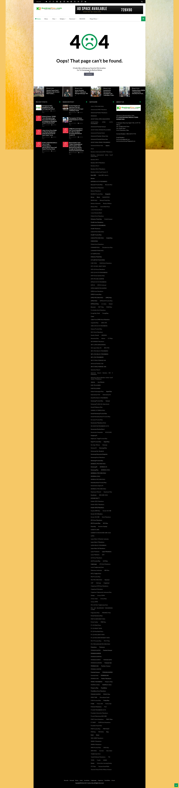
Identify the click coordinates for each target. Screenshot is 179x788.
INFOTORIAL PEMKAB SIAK (98, 360)
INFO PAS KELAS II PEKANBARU (99, 351)
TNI (109, 757)
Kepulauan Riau (108, 492)
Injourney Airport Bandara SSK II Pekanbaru (102, 373)
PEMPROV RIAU (95, 685)
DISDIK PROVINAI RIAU (97, 231)
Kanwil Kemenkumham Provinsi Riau (100, 416)
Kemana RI (94, 448)
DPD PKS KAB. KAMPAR (97, 279)
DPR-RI (93, 285)
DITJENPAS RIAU (95, 253)
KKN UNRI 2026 (103, 495)
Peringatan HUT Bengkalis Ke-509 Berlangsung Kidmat (48, 107)
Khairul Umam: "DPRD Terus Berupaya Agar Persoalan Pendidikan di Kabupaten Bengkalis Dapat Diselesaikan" (49, 120)
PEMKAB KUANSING (96, 663)
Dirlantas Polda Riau (96, 219)
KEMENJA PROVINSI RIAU (98, 479)
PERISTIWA (94, 697)
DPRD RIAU (94, 301)
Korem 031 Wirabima (97, 514)
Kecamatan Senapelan (97, 432)
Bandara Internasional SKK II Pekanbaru (101, 152)
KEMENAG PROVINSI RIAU (98, 463)
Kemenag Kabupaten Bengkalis (99, 454)
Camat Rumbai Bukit (96, 213)
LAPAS (92, 536)
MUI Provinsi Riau (95, 576)
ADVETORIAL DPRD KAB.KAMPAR (100, 119)
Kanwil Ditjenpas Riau (96, 407)
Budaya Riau (94, 206)
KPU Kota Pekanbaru (96, 520)
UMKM (105, 760)
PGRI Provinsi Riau (96, 700)
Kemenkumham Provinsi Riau (98, 482)
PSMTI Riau (109, 719)
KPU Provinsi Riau (95, 523)
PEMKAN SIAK (95, 678)
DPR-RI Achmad (101, 285)
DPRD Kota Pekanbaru (97, 291)
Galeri (92, 316)
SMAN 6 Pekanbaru (96, 744)
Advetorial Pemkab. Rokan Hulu (99, 136)
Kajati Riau (109, 391)
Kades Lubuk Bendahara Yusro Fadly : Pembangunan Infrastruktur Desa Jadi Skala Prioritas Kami (49, 146)
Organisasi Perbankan (97, 589)
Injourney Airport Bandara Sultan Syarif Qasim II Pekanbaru (102, 378)
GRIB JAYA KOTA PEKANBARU (99, 326)
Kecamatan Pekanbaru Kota (98, 423)
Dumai (110, 304)
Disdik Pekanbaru (95, 228)
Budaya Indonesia (96, 203)
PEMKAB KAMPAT (96, 659)
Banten (93, 178)
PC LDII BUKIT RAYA (96, 628)
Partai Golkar (94, 622)
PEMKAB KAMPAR (96, 653)
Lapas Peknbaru (95, 554)
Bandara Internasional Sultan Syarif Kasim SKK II (102, 155)
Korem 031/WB (95, 517)
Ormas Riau (103, 598)
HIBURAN (104, 335)
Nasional (107, 580)
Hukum (103, 338)
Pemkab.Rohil (94, 675)
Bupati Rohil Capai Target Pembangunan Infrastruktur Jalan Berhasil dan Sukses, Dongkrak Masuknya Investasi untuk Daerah (76, 146)
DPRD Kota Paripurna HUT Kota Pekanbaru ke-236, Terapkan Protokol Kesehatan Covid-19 (76, 132)
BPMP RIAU (94, 200)
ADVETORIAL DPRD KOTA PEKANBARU (102, 122)
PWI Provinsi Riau (95, 729)
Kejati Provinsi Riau (96, 441)
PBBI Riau (103, 622)
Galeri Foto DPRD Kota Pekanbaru (100, 319)
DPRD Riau (109, 297)
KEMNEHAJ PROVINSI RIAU (98, 489)
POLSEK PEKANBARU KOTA (98, 710)
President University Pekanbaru (99, 713)
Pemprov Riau (109, 681)
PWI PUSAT (106, 729)
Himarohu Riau (95, 338)
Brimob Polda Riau (105, 200)
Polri (105, 706)
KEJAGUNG (108, 432)
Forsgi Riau (105, 313)
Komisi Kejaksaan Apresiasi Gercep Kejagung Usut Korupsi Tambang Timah (76, 108)
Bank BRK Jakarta (103, 175)
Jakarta (93, 382)
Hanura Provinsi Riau (96, 329)
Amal (92, 148)
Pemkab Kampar (107, 650)
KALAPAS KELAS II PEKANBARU (99, 398)
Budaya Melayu (107, 203)
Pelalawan (102, 647)
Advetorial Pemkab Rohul (98, 133)
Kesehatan (93, 495)
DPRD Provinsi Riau (96, 294)
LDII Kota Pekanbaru (96, 558)
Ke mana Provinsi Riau (97, 420)
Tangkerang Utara (96, 754)
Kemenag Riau (94, 470)
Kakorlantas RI (107, 394)
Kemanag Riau (103, 448)
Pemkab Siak (108, 663)
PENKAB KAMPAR (96, 694)
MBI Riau (106, 570)
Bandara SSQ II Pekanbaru (98, 169)
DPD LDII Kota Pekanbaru (98, 269)
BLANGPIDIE (106, 197)
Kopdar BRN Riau (95, 511)
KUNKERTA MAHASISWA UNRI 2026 (101, 532)
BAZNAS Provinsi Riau (97, 194)
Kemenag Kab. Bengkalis (97, 451)
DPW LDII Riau (95, 304)
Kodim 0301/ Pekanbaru (97, 504)
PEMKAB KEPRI (107, 659)
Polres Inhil (100, 703)
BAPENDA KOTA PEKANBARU (99, 181)
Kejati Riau (106, 441)
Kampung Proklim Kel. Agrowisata (100, 404)
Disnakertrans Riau (107, 247)
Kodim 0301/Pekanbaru (97, 507)
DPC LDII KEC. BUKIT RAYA (98, 266)
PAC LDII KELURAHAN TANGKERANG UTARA (102, 608)
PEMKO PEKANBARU (96, 681)
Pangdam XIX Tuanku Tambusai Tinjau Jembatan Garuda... (138, 91)
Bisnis (98, 197)
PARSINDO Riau (106, 612)
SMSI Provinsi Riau (96, 747)
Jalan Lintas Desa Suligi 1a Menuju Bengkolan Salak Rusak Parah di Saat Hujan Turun (49, 132)
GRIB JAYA (104, 322)
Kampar (108, 401)
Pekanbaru (94, 647)
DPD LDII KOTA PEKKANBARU (99, 272)
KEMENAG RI (103, 467)
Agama (107, 145)
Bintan (92, 197)
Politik (92, 703)
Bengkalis (107, 194)
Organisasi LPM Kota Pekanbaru (99, 586)
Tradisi (99, 760)
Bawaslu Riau (108, 184)
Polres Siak (108, 703)
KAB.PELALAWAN (95, 388)
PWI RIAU (101, 732)
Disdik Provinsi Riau (96, 235)
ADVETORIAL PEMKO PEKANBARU (100, 142)
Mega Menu (93, 19)
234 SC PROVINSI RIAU (97, 106)
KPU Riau (105, 523)
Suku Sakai (109, 750)
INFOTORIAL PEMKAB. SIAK (98, 366)
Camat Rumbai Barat (96, 209)
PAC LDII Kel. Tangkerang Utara (99, 605)
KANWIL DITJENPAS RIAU (98, 410)
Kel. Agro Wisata (95, 445)
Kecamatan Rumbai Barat (98, 429)
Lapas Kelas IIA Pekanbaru (98, 548)
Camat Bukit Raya (105, 206)
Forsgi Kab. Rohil (95, 313)
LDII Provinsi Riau (95, 561)
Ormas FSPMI (101, 595)
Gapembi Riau (94, 322)
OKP (92, 583)
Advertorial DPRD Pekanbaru (99, 109)
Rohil (92, 735)
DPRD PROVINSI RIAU (97, 297)
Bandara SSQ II (95, 166)
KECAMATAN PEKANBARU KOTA (100, 426)
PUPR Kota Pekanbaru (104, 722)
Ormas (93, 595)
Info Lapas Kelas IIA (96, 348)
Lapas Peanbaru (95, 551)
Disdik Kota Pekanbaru (97, 222)
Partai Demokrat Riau (97, 616)
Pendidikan (104, 688)
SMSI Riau (106, 747)
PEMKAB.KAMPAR (107, 672)
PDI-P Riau (107, 641)
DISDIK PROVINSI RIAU (97, 238)
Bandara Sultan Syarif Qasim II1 (99, 172)
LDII (103, 554)
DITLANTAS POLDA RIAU (98, 260)
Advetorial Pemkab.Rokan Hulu (99, 139)
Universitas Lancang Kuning (104, 763)
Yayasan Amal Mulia (103, 766)
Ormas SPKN (94, 601)
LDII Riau (105, 561)
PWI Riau (93, 732)
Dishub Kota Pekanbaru (97, 244)
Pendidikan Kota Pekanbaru (98, 691)
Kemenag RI (94, 467)
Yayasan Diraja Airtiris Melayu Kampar (101, 769)
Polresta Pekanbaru (96, 706)
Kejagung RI (94, 435)
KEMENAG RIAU (105, 470)
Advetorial (94, 116)
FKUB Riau (109, 307)
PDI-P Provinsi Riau (96, 641)
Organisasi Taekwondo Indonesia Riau (101, 592)
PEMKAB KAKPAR (96, 650)
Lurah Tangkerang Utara (97, 567)
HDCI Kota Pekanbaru (97, 332)
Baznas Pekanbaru (96, 191)
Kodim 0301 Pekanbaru (97, 501)
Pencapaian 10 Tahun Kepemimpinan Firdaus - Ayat (76, 119)
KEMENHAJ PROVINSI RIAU (98, 473)
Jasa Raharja (101, 382)
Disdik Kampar (108, 219)
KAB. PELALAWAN (96, 385)
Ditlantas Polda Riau (96, 257)
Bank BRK (93, 175)
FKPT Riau (101, 307)
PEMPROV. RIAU (107, 685)
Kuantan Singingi (102, 526)
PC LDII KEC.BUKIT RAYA (98, 634)
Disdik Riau (109, 238)
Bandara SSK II (95, 159)
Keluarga (104, 445)
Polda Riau (106, 700)
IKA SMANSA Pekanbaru (97, 341)
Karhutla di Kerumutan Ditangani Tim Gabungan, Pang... (80, 92)
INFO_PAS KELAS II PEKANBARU (99, 354)
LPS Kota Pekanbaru (104, 564)
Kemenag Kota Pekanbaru (98, 457)
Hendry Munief (95, 335)
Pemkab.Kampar (95, 672)
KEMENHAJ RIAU (95, 476)
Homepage (89, 74)
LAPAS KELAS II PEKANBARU (98, 545)
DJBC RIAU (94, 263)
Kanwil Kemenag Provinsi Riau (99, 413)
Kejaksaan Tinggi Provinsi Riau (99, 438)
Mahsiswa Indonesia (96, 570)
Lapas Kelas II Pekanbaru (97, 542)
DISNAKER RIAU (95, 247)
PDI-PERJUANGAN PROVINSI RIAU (100, 644)
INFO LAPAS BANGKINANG (98, 344)
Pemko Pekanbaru (106, 678)
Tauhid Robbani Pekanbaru (98, 757)
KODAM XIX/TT (95, 498)
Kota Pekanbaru (106, 517)
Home (39, 19)
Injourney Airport (95, 370)
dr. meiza (103, 304)
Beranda (39, 1)
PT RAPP (93, 722)
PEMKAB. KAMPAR (96, 669)
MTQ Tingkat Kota (96, 573)
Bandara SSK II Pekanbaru (98, 162)
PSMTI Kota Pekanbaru (97, 719)
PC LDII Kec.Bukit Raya (97, 631)
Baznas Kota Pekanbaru (97, 187)
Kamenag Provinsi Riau (97, 401)
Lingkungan (94, 564)
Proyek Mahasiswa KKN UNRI (99, 716)
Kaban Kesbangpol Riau (97, 391)
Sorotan (101, 750)
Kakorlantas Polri (95, 394)
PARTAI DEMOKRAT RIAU (98, 619)
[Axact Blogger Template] (49, 10)
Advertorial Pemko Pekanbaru (99, 112)
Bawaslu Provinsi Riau (97, 184)
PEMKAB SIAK (95, 666)
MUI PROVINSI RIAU (96, 580)
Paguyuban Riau (95, 612)
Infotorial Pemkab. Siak (97, 363)
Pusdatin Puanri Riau (96, 725)
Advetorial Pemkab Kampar (98, 126)
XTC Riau (93, 766)
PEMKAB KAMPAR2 (96, 656)
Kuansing (93, 526)
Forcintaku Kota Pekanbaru (98, 310)
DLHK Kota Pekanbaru (106, 263)
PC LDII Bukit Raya (96, 625)
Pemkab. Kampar (105, 666)
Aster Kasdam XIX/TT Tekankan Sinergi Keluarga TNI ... (52, 92)
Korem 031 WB (107, 511)
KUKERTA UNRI (95, 529)
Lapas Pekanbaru (106, 551)
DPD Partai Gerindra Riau (98, 275)
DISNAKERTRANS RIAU (97, 250)
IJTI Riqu (110, 338)
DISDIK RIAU (94, 241)
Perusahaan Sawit (104, 697)
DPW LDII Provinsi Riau (106, 301)
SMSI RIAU (94, 750)
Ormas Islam (94, 598)
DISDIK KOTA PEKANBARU (98, 225)
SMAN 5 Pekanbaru (96, 741)
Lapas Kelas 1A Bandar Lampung (99, 539)
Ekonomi (93, 307)
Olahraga (98, 583)
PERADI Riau (106, 694)
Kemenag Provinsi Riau (97, 460)
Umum (92, 763)
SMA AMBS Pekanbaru (97, 738)
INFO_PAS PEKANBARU (97, 357)
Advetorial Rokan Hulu (97, 145)
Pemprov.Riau (94, 688)
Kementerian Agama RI (97, 485)
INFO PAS (106, 348)
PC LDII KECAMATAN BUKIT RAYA (100, 637)
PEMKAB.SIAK (105, 675)
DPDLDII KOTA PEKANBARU (98, 282)
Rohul (97, 735)
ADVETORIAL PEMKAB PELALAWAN (101, 130)
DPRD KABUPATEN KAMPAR (99, 288)
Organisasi (106, 583)
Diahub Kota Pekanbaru (97, 216)
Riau (107, 732)
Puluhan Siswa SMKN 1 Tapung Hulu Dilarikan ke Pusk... (109, 91)
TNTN (92, 760)
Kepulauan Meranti (96, 492)
